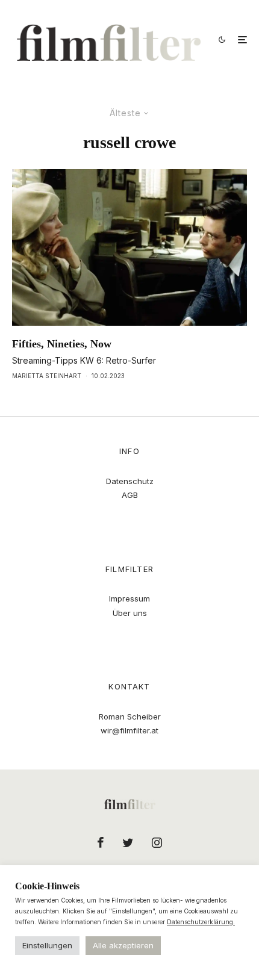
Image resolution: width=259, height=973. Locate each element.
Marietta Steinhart (46, 375)
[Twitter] (128, 842)
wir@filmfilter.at (129, 730)
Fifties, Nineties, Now (61, 344)
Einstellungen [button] (47, 945)
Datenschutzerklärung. (201, 921)
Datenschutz (130, 481)
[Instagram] (157, 842)
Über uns (130, 613)
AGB (130, 495)
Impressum (129, 598)
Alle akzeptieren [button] (123, 945)
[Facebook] (100, 842)
